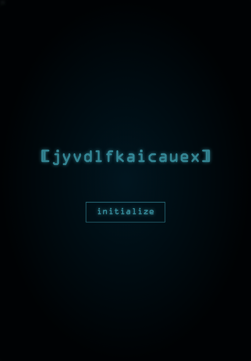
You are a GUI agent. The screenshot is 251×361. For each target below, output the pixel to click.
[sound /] (214, 5)
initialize (125, 212)
